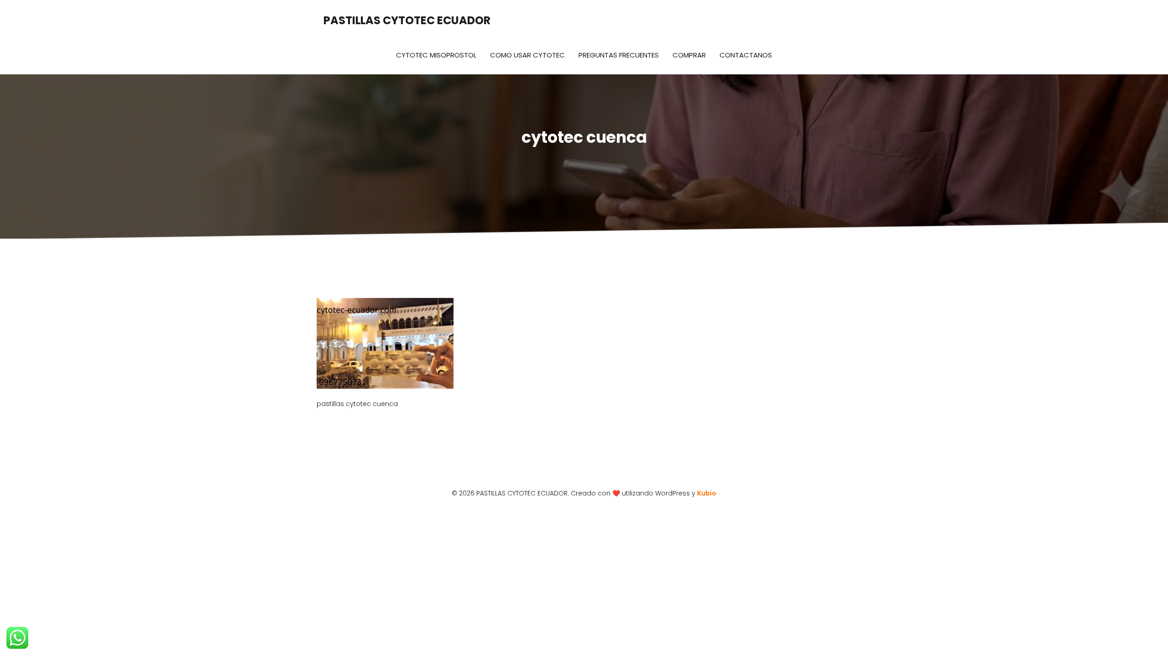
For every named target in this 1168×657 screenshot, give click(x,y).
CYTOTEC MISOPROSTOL (436, 55)
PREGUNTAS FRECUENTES (619, 55)
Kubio (706, 493)
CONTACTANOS (746, 55)
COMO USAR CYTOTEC (527, 55)
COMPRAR (689, 55)
